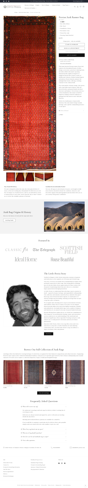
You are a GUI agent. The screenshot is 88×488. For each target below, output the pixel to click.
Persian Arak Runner (48, 385)
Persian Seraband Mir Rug (7, 385)
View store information (65, 63)
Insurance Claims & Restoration (38, 467)
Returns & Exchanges (8, 476)
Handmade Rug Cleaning (37, 462)
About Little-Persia (7, 462)
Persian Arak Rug (27, 385)
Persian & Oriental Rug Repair (38, 465)
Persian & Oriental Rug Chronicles (11, 467)
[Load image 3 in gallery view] (29, 177)
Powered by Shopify (30, 485)
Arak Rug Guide (9, 220)
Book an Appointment (8, 471)
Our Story (48, 333)
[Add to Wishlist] (21, 361)
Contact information (67, 485)
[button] (38, 5)
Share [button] (61, 114)
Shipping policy (59, 485)
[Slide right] (55, 177)
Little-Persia (23, 485)
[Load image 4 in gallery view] (39, 177)
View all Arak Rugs (44, 393)
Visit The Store (6, 469)
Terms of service (51, 485)
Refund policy (37, 485)
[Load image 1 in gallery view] (10, 177)
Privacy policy (44, 485)
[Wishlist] (80, 6)
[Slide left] (4, 177)
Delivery (5, 473)
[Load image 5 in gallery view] (48, 177)
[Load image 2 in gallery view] (20, 177)
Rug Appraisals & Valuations (37, 469)
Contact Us (6, 465)
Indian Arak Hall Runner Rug (70, 385)
